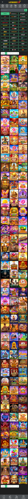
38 (17, 53)
